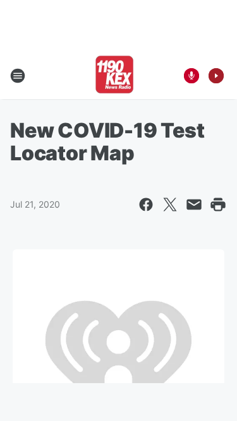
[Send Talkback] (191, 75)
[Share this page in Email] (194, 204)
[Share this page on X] (170, 204)
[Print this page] (218, 204)
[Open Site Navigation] (17, 75)
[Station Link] (114, 76)
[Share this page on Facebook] (146, 204)
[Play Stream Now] (216, 75)
